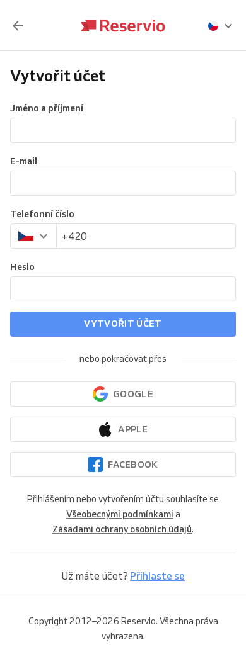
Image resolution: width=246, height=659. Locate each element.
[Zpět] (17, 25)
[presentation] (221, 25)
